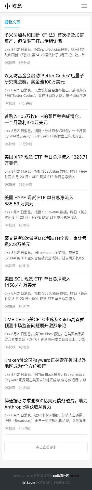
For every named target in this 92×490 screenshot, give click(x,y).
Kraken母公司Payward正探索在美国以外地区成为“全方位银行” (45, 363)
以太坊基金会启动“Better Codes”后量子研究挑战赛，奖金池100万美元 (44, 78)
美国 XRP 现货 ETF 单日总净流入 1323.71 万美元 (45, 160)
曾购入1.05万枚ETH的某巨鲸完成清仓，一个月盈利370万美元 (43, 119)
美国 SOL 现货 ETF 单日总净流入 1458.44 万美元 (37, 282)
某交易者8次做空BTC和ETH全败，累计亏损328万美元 (45, 241)
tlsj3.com (28, 482)
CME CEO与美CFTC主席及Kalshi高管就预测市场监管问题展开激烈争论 (44, 322)
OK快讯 (9, 63)
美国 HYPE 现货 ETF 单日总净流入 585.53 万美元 (38, 200)
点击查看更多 (46, 447)
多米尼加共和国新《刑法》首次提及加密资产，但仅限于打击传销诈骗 (44, 38)
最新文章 (12, 21)
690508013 (62, 482)
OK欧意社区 (61, 476)
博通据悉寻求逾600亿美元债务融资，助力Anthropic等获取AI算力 (46, 403)
